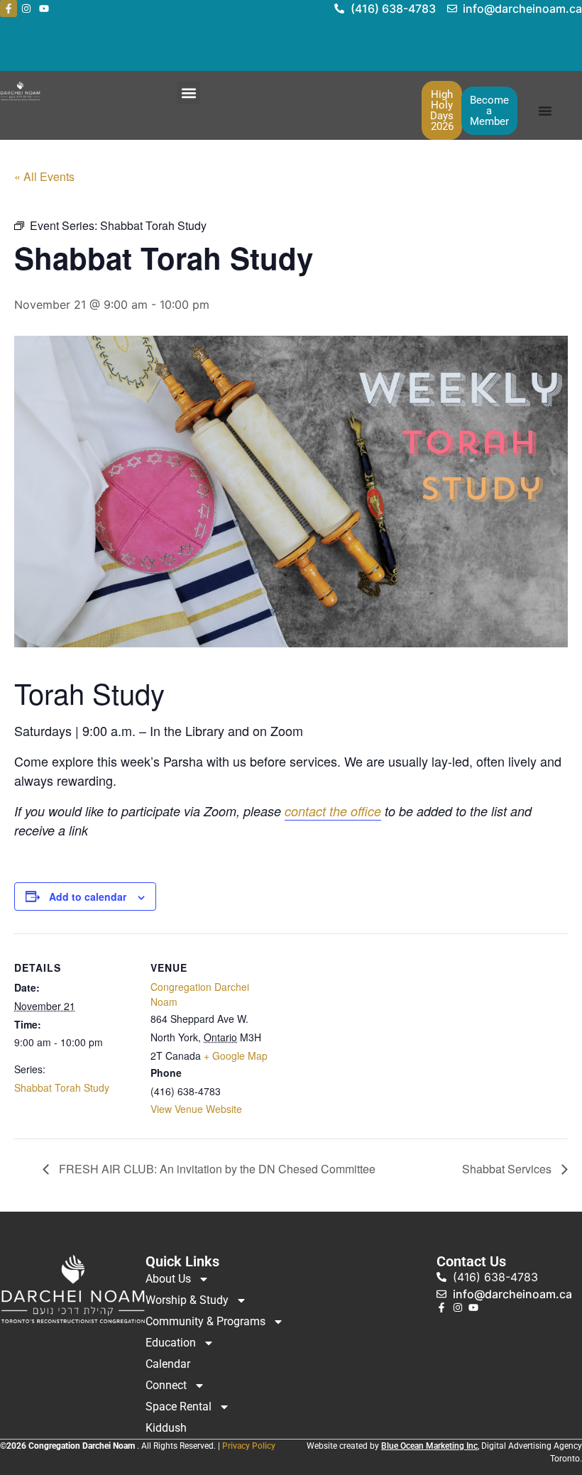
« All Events (44, 176)
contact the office (333, 811)
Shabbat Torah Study (61, 1087)
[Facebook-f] (8, 8)
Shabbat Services (508, 1169)
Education (171, 1342)
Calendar (168, 1364)
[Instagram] (26, 8)
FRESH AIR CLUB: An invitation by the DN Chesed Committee (215, 1169)
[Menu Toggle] (545, 111)
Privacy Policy (248, 1446)
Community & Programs (205, 1321)
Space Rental (179, 1406)
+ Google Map (236, 1055)
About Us (168, 1278)
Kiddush (166, 1428)
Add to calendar (87, 896)
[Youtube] (44, 8)
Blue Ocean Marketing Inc (429, 1446)
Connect (166, 1385)
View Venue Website (196, 1109)
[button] (188, 92)
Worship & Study (187, 1300)
